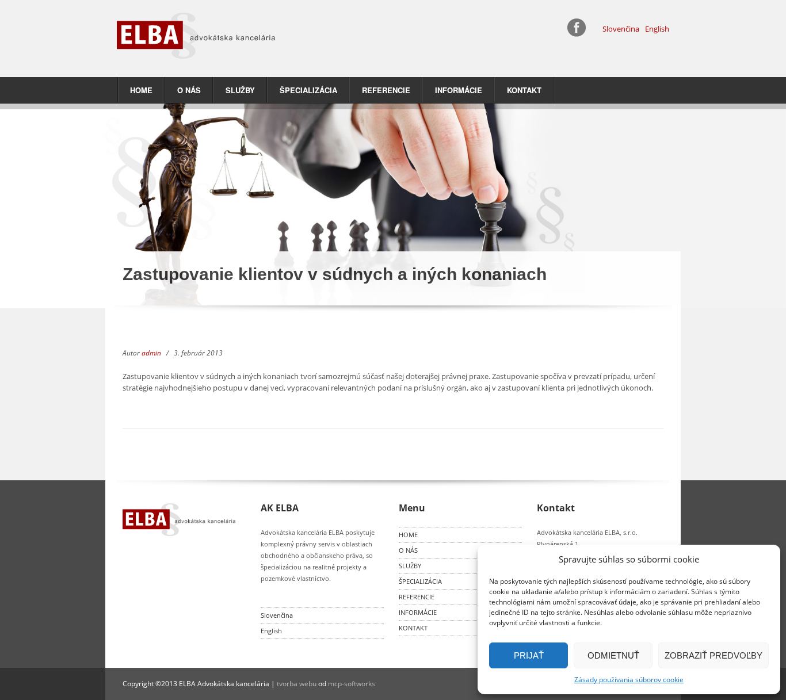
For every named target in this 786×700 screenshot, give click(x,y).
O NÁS (189, 90)
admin (151, 353)
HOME (141, 90)
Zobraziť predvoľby (713, 655)
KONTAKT (524, 90)
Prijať (529, 655)
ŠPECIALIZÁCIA (308, 90)
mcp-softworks (351, 683)
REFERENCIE (386, 90)
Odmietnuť (613, 655)
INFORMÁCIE (458, 90)
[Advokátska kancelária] (249, 36)
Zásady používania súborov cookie (629, 679)
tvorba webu (296, 683)
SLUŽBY (240, 90)
